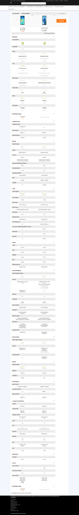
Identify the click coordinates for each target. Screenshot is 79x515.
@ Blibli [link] (22, 31)
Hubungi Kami (30, 496)
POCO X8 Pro (66, 0)
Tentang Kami (25, 496)
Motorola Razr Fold (14, 503)
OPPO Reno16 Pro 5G (14, 501)
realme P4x (12, 509)
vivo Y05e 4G (13, 500)
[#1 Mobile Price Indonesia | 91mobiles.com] (14, 3)
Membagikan (62, 13)
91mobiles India (56, 496)
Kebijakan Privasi (18, 496)
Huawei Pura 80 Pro (14, 508)
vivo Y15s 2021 (22, 28)
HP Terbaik (10, 6)
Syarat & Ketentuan (48, 496)
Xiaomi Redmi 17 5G (14, 505)
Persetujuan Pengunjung (38, 496)
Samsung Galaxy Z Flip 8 (14, 510)
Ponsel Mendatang (30, 6)
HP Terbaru (15, 6)
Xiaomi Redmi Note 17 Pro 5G (15, 504)
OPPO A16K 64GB (44, 28)
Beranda (12, 496)
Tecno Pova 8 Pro (13, 499)
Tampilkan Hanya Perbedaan (49, 33)
